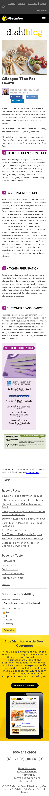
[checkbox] (24, 617)
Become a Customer (24, 685)
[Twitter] (15, 759)
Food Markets (41, 10)
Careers (11, 4)
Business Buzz (10, 565)
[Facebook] (9, 759)
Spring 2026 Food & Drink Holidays (22, 538)
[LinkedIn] (34, 759)
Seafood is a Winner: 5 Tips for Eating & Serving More (20, 544)
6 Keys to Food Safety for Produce (22, 495)
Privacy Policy (27, 774)
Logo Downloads (27, 771)
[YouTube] (28, 759)
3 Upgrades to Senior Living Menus (23, 500)
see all (6, 584)
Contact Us (32, 4)
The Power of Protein (14, 530)
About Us (21, 4)
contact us (32, 472)
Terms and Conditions (27, 777)
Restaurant (8, 560)
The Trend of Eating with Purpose (22, 534)
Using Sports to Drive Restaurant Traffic (22, 506)
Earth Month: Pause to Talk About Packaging (22, 524)
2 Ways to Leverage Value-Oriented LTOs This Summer (23, 513)
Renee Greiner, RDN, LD (24, 89)
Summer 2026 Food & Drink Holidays (23, 518)
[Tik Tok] (41, 759)
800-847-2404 (24, 752)
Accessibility (27, 781)
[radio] (25, 612)
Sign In (43, 4)
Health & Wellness (12, 577)
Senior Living (10, 569)
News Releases (27, 768)
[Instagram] (22, 759)
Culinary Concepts (13, 573)
